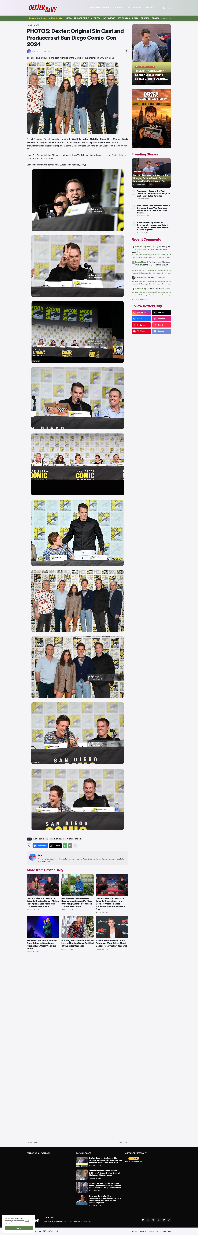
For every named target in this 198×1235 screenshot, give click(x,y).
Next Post (123, 1142)
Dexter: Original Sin (57, 839)
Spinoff (78, 839)
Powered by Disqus (140, 299)
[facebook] (143, 1220)
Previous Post (33, 1142)
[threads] (159, 1220)
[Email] (70, 845)
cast (36, 25)
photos (70, 839)
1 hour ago (166, 257)
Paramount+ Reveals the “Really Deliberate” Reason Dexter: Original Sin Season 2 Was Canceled (153, 193)
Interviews (109, 18)
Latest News (134, 8)
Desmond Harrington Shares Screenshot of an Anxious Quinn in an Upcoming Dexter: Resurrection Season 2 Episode (153, 226)
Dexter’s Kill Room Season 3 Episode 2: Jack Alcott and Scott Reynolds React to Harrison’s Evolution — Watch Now (110, 903)
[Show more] (75, 845)
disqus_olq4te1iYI (143, 246)
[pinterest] (164, 1220)
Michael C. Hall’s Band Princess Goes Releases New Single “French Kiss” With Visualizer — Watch (43, 944)
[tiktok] (169, 1220)
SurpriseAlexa (142, 277)
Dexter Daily (37, 1231)
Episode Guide (81, 18)
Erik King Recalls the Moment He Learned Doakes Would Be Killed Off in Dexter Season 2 (77, 943)
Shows (149, 8)
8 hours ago (166, 295)
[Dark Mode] (164, 8)
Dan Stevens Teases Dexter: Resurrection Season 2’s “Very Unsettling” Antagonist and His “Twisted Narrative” (76, 902)
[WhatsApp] (65, 845)
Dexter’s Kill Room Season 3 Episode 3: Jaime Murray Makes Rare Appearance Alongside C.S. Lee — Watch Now (43, 902)
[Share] (126, 51)
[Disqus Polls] (77, 985)
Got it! (18, 1228)
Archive (119, 8)
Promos (145, 18)
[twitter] (148, 1220)
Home (29, 25)
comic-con (43, 839)
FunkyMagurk (141, 262)
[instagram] (153, 1220)
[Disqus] (77, 1045)
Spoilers (95, 18)
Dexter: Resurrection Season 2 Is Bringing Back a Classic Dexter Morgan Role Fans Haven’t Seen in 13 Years (105, 1160)
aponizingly (140, 288)
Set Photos (124, 18)
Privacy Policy (166, 1231)
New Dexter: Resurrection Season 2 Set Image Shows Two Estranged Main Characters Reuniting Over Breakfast (153, 209)
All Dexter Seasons (99, 8)
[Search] (169, 8)
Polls (135, 18)
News (69, 18)
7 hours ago (166, 284)
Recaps (156, 18)
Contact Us (153, 1231)
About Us (143, 1231)
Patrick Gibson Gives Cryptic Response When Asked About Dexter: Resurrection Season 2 (111, 943)
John (40, 855)
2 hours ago (166, 273)
